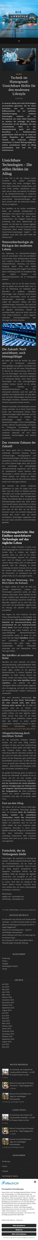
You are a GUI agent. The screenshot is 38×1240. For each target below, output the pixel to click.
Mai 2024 (5, 1047)
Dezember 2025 (8, 1000)
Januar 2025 (6, 1028)
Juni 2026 (5, 987)
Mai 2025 (5, 1018)
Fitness (4, 961)
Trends (19, 74)
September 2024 (8, 1039)
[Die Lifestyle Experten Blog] (19, 16)
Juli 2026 (5, 984)
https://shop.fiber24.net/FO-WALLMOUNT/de (18, 729)
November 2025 (8, 1002)
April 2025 (6, 1021)
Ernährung (6, 958)
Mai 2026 (5, 989)
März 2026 (6, 995)
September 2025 (8, 1008)
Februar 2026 (7, 997)
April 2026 (6, 992)
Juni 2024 (5, 1044)
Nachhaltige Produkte (10, 966)
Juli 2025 (5, 1013)
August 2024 (6, 1042)
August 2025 (6, 1010)
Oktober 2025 (7, 1005)
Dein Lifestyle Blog (11, 910)
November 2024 (8, 1034)
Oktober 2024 (7, 1036)
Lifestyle (5, 963)
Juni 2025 (5, 1016)
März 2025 (6, 1023)
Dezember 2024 (8, 1031)
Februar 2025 (7, 1026)
